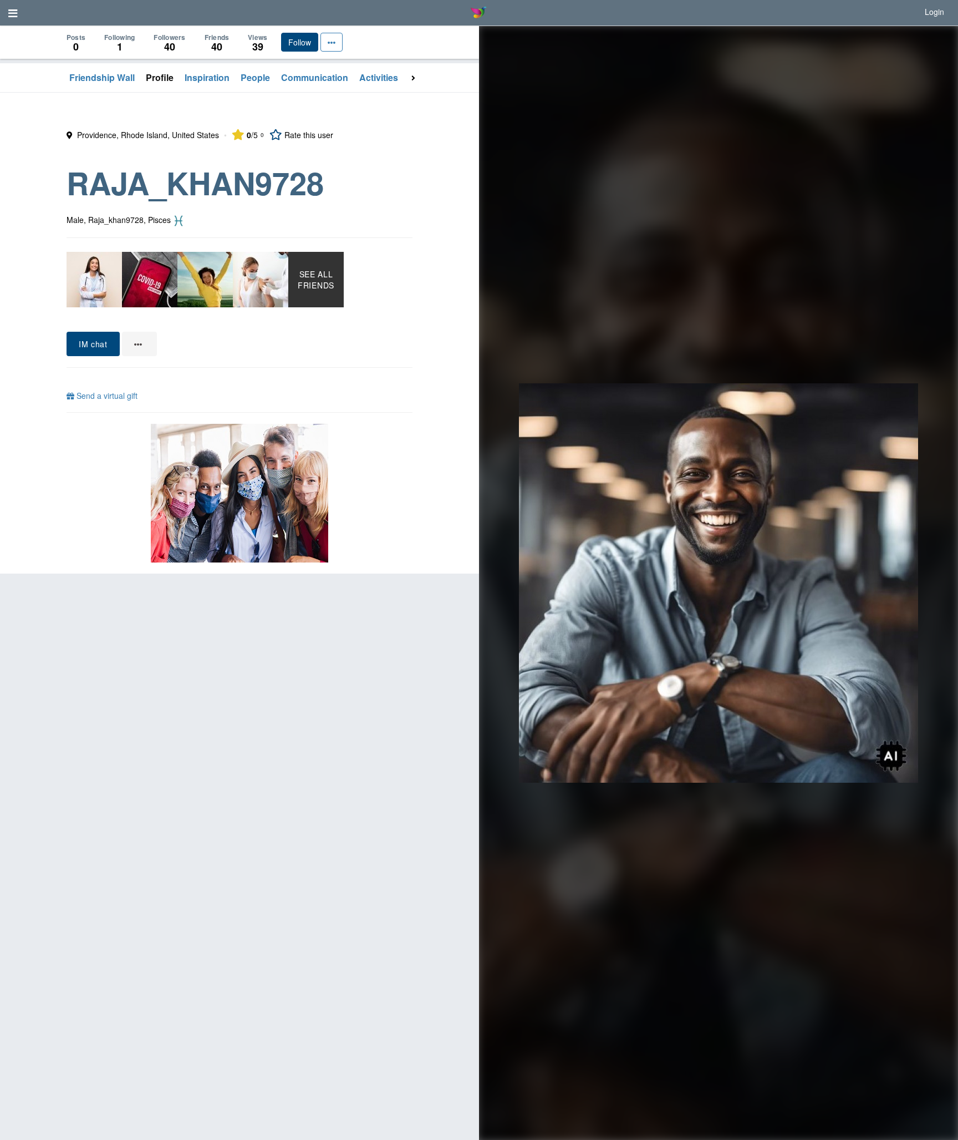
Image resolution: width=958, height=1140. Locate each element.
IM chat (93, 343)
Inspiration (207, 77)
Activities (378, 77)
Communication (314, 77)
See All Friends (316, 279)
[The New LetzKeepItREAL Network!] (239, 493)
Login (934, 11)
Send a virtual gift (105, 395)
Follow (299, 42)
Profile (160, 77)
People (255, 77)
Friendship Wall (102, 77)
